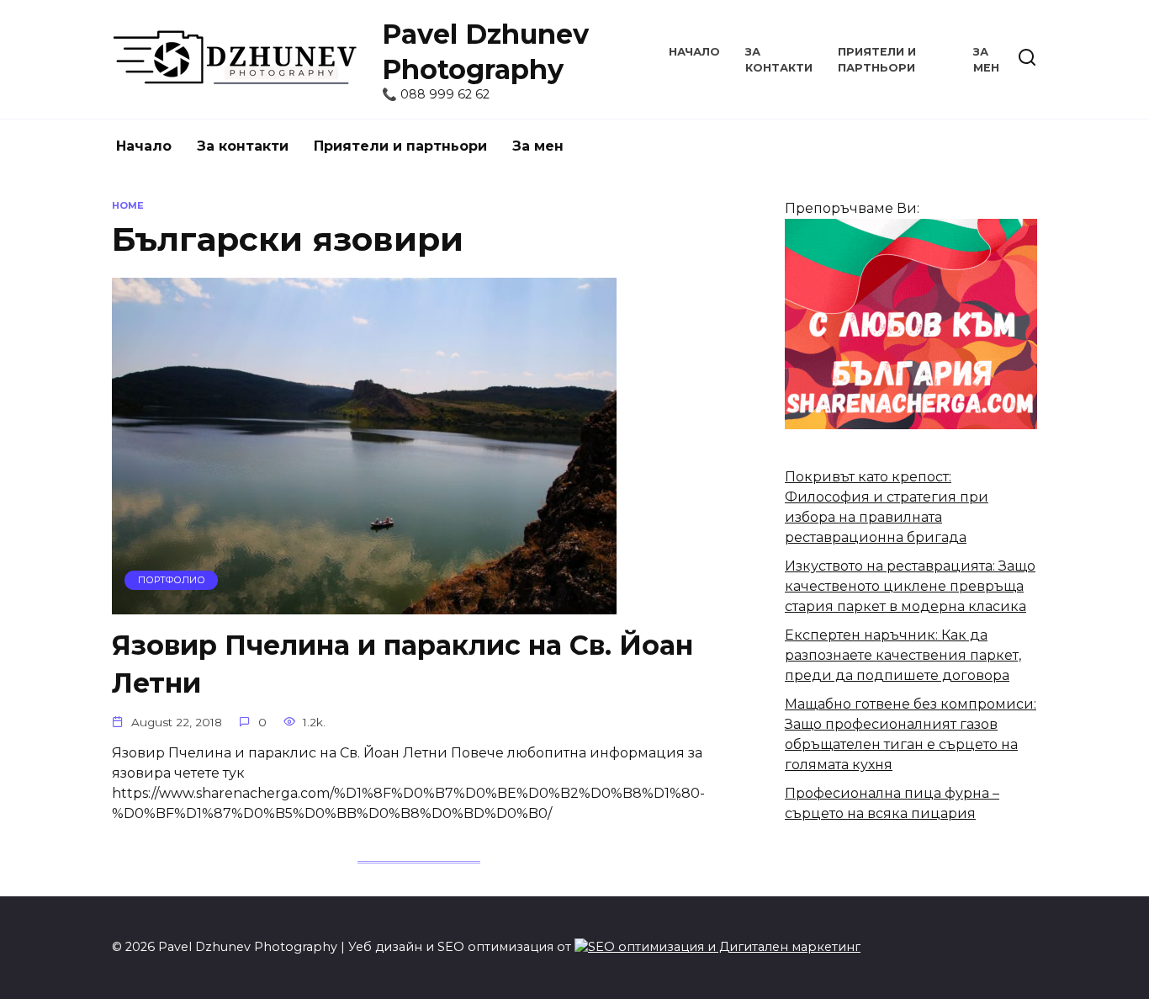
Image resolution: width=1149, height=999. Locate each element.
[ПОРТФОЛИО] (364, 604)
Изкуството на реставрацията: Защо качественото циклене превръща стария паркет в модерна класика (910, 586)
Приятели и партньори (400, 146)
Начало (694, 51)
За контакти (243, 146)
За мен (538, 146)
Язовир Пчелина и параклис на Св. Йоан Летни (402, 665)
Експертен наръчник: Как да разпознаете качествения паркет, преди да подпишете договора (903, 655)
